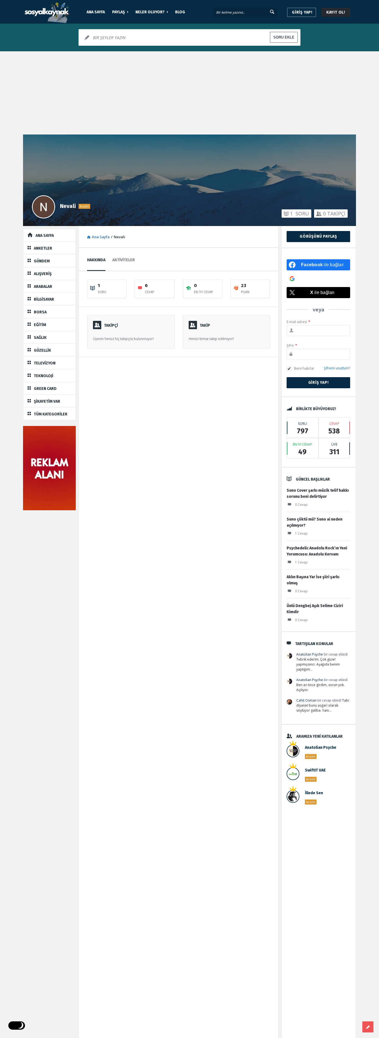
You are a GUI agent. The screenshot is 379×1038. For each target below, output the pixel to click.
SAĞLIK (40, 337)
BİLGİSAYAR (44, 299)
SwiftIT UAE (315, 770)
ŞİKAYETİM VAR (47, 401)
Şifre (292, 345)
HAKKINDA (96, 260)
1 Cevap (301, 533)
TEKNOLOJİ (43, 376)
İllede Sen (314, 793)
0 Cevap (301, 504)
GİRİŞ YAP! (302, 12)
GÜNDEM (42, 261)
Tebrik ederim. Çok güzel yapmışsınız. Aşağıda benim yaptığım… (318, 664)
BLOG (180, 12)
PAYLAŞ (118, 12)
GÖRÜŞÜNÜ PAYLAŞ (318, 236)
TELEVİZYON (44, 363)
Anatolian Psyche (309, 654)
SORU (299, 213)
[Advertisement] (189, 93)
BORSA (40, 312)
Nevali (68, 206)
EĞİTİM (40, 325)
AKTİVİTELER (123, 260)
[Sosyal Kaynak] (51, 12)
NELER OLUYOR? (150, 12)
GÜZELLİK (42, 350)
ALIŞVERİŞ (43, 273)
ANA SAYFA (96, 12)
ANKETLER (43, 248)
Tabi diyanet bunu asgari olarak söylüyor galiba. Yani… (322, 705)
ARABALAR (43, 286)
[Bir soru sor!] (367, 1026)
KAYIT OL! (335, 12)
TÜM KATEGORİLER (50, 414)
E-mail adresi (298, 321)
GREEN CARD (45, 388)
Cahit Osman (306, 700)
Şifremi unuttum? (337, 368)
